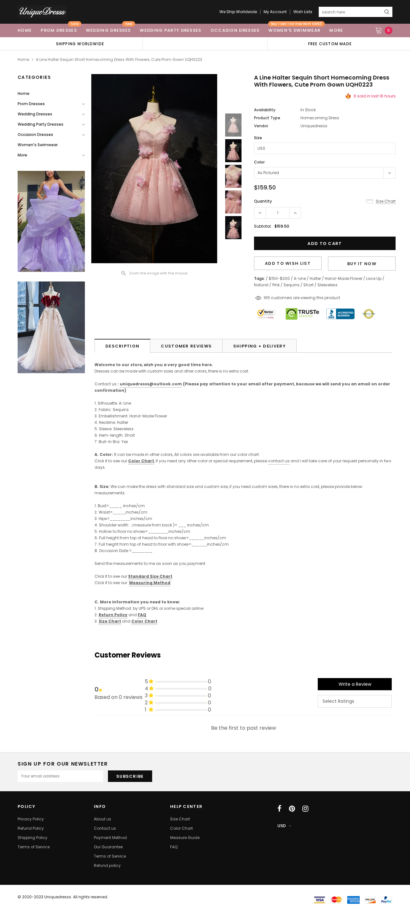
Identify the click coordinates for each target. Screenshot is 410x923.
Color (259, 162)
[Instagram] (305, 808)
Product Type (267, 118)
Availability (264, 110)
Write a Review (355, 684)
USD (281, 826)
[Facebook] (279, 808)
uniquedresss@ (151, 384)
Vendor (261, 126)
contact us (279, 461)
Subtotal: (263, 226)
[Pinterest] (292, 808)
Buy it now (361, 264)
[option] (80, 43)
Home (23, 59)
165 (267, 297)
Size (258, 137)
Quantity (263, 201)
